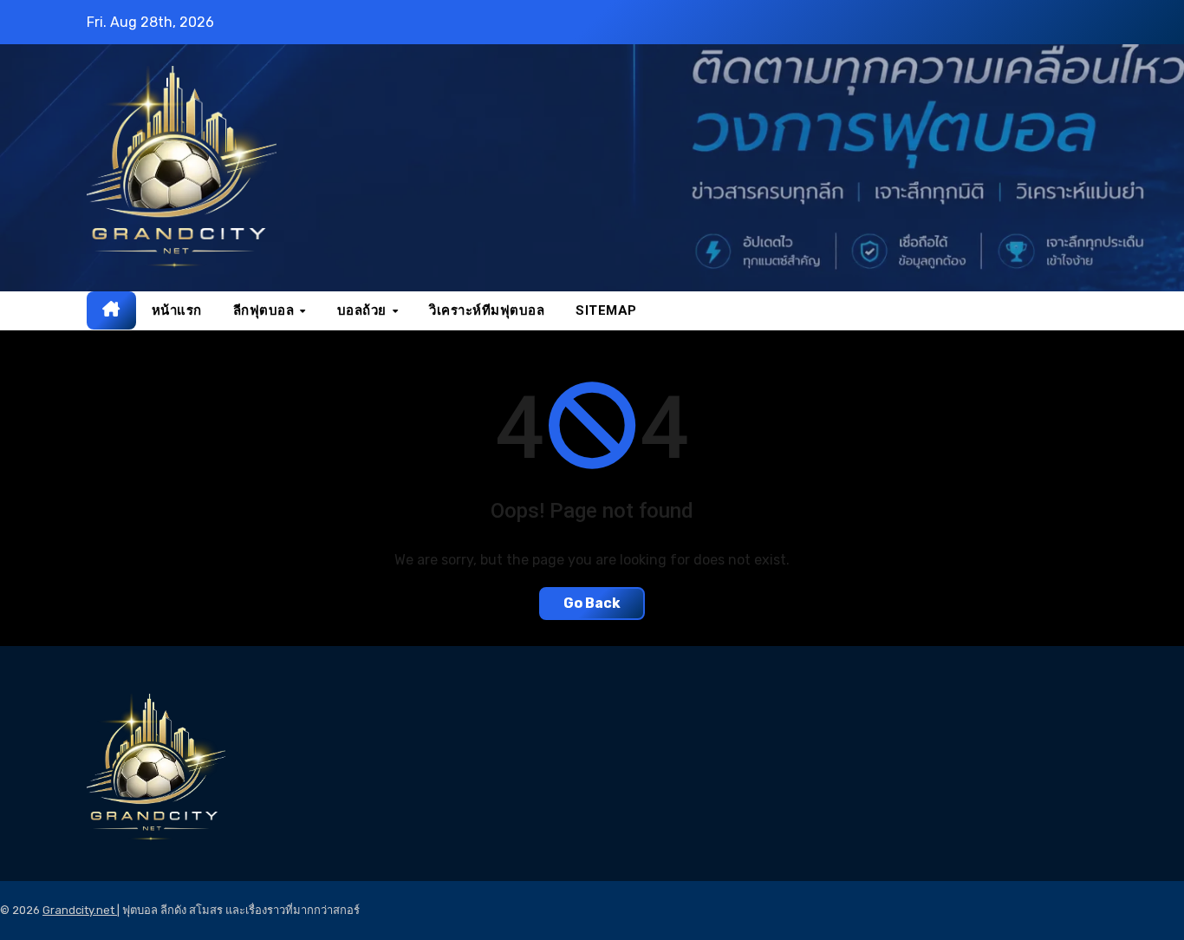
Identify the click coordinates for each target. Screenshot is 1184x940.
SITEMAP (606, 310)
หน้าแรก (177, 310)
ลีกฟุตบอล (265, 310)
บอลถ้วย (364, 310)
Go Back (592, 603)
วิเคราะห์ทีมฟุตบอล (486, 310)
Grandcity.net (79, 910)
